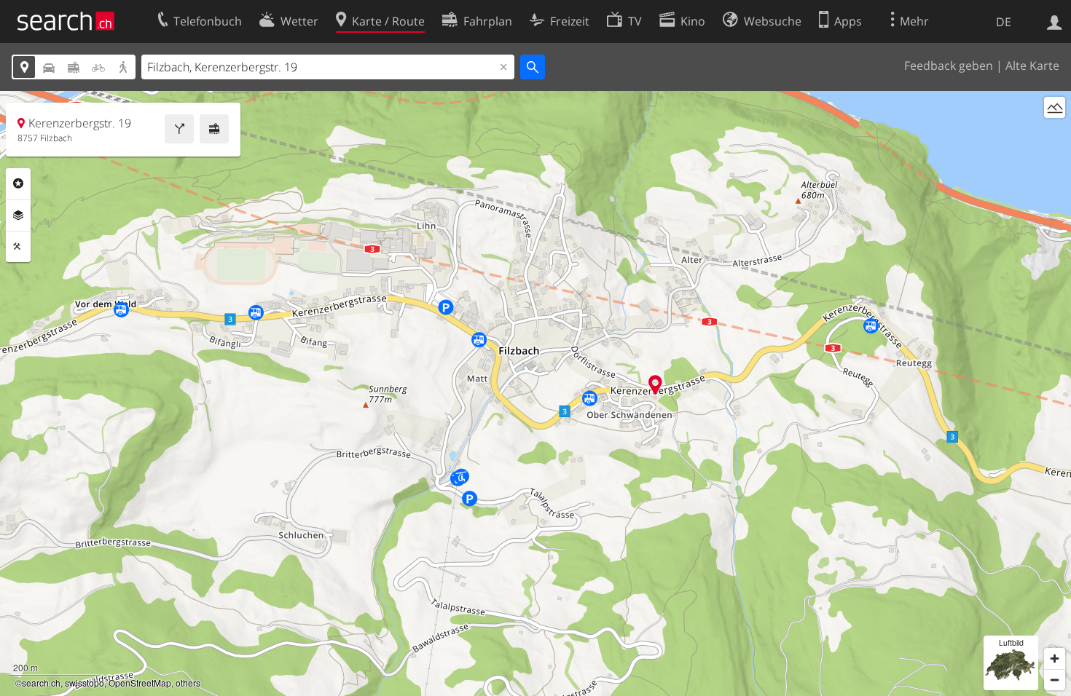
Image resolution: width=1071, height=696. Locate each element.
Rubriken (18, 183)
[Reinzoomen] (1054, 658)
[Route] (179, 128)
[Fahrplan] (214, 128)
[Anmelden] (1054, 21)
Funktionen (18, 247)
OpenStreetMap (140, 682)
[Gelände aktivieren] (1054, 107)
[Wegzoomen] (1054, 679)
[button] (655, 384)
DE (1003, 22)
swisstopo (84, 682)
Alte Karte (1032, 66)
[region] (535, 393)
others (188, 682)
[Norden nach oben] (1054, 134)
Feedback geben (948, 66)
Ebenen (18, 215)
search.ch (41, 682)
